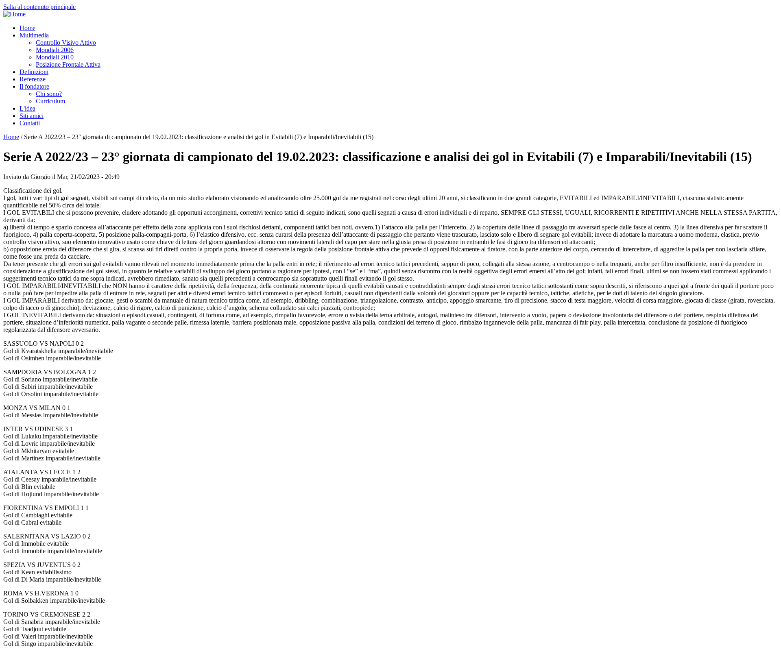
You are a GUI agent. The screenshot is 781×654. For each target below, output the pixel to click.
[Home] (14, 14)
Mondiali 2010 (55, 57)
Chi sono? (49, 93)
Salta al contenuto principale (39, 6)
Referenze (33, 79)
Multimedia (34, 35)
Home (27, 27)
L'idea (27, 108)
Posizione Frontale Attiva (68, 64)
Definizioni (34, 71)
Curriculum (50, 101)
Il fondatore (34, 86)
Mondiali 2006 (55, 49)
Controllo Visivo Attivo (66, 42)
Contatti (30, 123)
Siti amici (32, 115)
